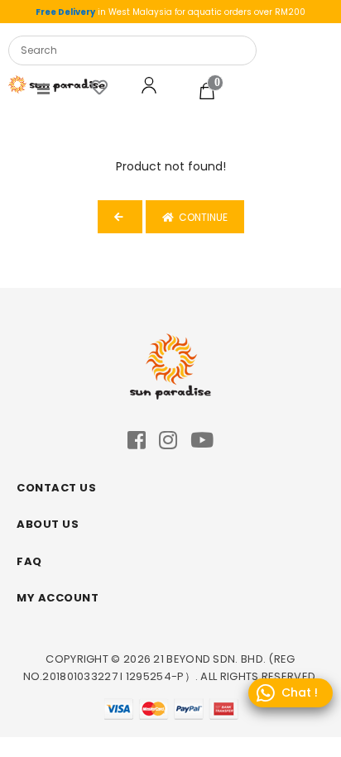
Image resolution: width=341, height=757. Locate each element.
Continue (201, 217)
